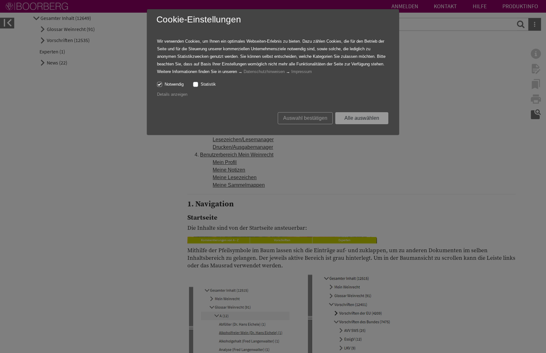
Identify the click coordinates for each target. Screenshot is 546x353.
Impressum (301, 71)
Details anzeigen (172, 94)
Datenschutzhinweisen (264, 71)
